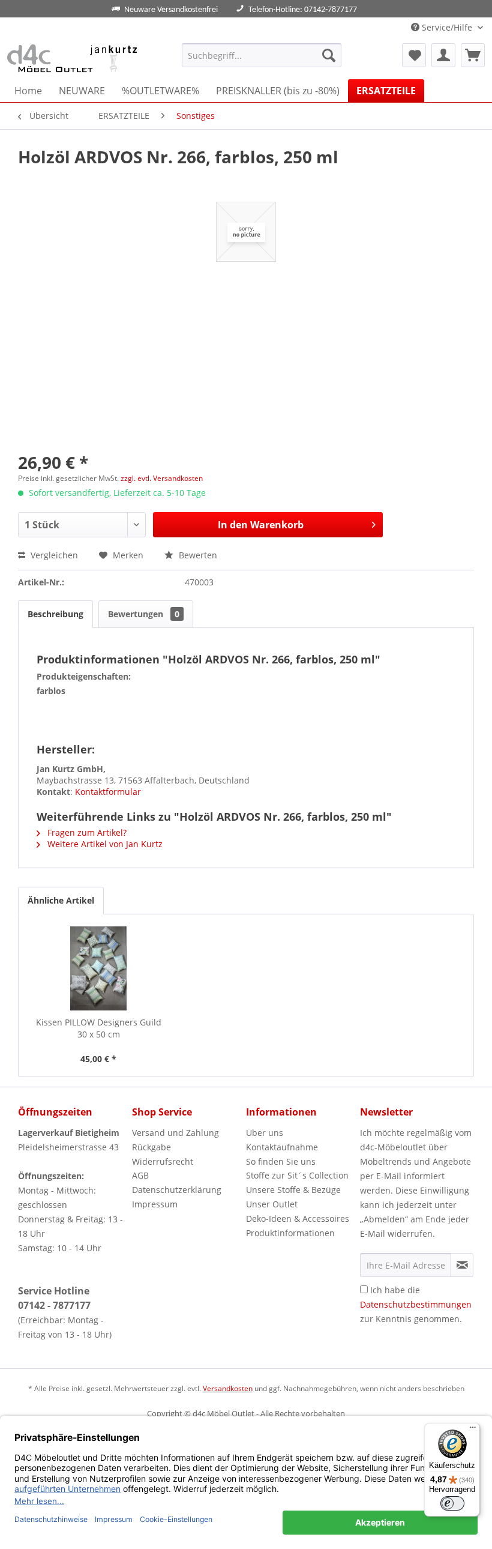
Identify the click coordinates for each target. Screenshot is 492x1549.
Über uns (264, 1132)
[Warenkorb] (473, 55)
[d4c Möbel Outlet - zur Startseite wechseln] (74, 58)
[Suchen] (328, 55)
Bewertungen (143, 614)
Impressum (155, 1204)
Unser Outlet (272, 1204)
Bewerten (196, 555)
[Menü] (473, 1430)
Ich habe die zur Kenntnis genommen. (416, 1304)
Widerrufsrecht (162, 1161)
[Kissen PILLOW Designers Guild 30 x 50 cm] (98, 968)
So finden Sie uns (281, 1161)
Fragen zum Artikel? (86, 832)
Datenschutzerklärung (176, 1189)
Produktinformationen (290, 1233)
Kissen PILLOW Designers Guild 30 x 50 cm (98, 1028)
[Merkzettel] (414, 55)
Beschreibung (55, 614)
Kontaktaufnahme (282, 1147)
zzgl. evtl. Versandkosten (162, 478)
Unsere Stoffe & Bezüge (293, 1189)
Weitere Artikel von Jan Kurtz (104, 844)
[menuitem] (262, 55)
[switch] (452, 1503)
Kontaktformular (108, 791)
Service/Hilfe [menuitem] (447, 27)
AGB (140, 1175)
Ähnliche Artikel (61, 900)
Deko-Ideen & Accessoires (297, 1218)
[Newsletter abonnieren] (462, 1265)
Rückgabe (151, 1147)
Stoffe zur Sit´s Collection (297, 1175)
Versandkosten (228, 1388)
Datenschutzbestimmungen (416, 1304)
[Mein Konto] (443, 55)
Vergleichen (53, 555)
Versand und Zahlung (175, 1132)
